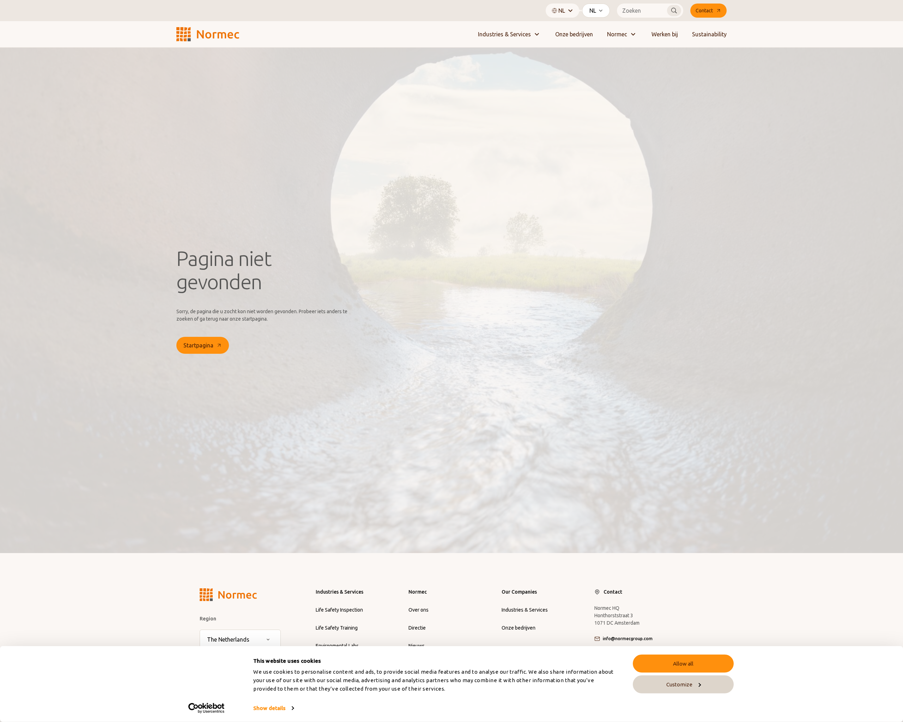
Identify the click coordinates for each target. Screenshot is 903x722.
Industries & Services (504, 34)
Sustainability (709, 34)
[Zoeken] (674, 10)
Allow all (683, 664)
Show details (269, 708)
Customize (679, 684)
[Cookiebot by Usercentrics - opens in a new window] (206, 708)
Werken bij (665, 34)
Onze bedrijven (574, 34)
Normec (617, 34)
